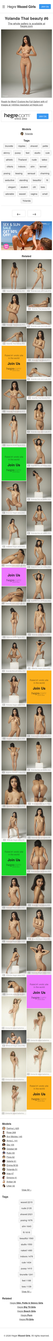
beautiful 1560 (26, 1238)
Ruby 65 (11, 1152)
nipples (21, 146)
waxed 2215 (26, 1202)
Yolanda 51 (12, 1169)
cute (48, 152)
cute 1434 (26, 1262)
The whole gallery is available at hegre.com (26, 24)
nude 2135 (26, 1208)
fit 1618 (26, 1232)
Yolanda (29, 133)
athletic (9, 159)
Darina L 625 (13, 1128)
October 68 (12, 1148)
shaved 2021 (26, 1214)
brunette (9, 146)
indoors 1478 (26, 1256)
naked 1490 (26, 1250)
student (24, 187)
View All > (26, 1189)
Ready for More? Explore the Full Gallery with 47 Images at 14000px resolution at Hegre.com (24, 103)
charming (44, 173)
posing (7, 173)
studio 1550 (26, 1244)
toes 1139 (26, 1286)
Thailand (22, 159)
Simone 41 (12, 1177)
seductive (9, 180)
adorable (9, 193)
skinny (7, 152)
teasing (18, 173)
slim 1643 (26, 1226)
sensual (31, 173)
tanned (43, 166)
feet (27, 152)
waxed (22, 193)
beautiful (37, 180)
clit (34, 187)
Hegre (21, 6)
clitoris (10, 166)
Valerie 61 (11, 1161)
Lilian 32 (11, 1185)
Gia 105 (10, 1144)
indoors (21, 166)
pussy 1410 (26, 1268)
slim (33, 166)
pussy (18, 152)
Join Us (45, 6)
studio (37, 152)
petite (45, 146)
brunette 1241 (26, 1274)
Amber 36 (11, 1181)
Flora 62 (11, 1157)
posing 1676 (26, 1220)
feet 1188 (26, 1280)
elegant (11, 187)
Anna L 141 (12, 1140)
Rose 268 (11, 1132)
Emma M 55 (12, 1165)
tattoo (44, 159)
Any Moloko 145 (14, 1136)
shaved (34, 146)
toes (43, 187)
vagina (34, 193)
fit (47, 180)
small (45, 193)
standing (23, 180)
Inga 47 (10, 1173)
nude (34, 159)
